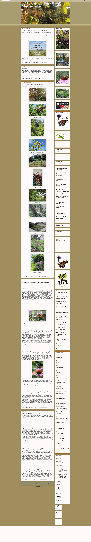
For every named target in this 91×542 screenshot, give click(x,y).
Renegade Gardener (59, 416)
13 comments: (36, 407)
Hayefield (57, 377)
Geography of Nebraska (60, 299)
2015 (58, 461)
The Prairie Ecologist (59, 436)
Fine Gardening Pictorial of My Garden (62, 209)
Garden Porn (58, 370)
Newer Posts (24, 483)
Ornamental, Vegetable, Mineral (61, 343)
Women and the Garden (60, 451)
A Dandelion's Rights (59, 218)
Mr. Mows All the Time (59, 319)
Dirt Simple (58, 362)
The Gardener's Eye (59, 431)
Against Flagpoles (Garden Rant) (61, 193)
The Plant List (58, 435)
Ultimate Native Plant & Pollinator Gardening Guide (61, 169)
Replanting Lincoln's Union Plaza (61, 216)
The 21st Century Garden (60, 189)
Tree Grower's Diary (59, 440)
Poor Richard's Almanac (60, 411)
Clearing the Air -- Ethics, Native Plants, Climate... (62, 477)
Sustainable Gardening (60, 422)
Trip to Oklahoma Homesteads (61, 327)
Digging (57, 360)
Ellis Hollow (58, 365)
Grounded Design (59, 375)
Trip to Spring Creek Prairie (60, 324)
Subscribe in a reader (60, 225)
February (59, 488)
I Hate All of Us (58, 345)
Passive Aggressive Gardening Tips (62, 301)
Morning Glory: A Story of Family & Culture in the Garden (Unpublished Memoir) (62, 200)
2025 (58, 457)
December (60, 462)
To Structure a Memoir (60, 303)
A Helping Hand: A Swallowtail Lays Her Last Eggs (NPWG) (62, 197)
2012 (58, 494)
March (59, 487)
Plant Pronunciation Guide (60, 406)
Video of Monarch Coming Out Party (62, 312)
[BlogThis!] (43, 62)
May (59, 484)
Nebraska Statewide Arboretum (61, 403)
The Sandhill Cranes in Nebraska (61, 292)
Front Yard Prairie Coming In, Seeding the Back (33, 84)
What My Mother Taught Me (60, 213)
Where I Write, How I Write (60, 348)
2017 (58, 458)
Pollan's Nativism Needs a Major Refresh (31, 413)
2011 (58, 496)
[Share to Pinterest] (46, 62)
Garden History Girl (59, 367)
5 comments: (36, 479)
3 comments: (36, 276)
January (59, 490)
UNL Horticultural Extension (60, 441)
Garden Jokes (58, 309)
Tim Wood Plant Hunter (60, 438)
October (59, 465)
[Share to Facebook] (45, 62)
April (59, 485)
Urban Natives (58, 443)
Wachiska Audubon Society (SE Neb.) (62, 448)
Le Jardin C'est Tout (59, 388)
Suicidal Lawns (58, 194)
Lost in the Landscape (60, 393)
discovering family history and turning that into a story (36, 33)
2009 (58, 499)
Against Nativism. (39, 415)
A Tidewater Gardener (59, 355)
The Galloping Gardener (60, 428)
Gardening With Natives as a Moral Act (62, 191)
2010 (58, 497)
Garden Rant (58, 372)
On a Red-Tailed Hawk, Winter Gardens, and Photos (61, 330)
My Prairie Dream (59, 171)
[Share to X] (44, 62)
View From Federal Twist (60, 446)
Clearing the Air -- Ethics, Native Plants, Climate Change (35, 282)
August (59, 468)
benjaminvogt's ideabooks (62, 240)
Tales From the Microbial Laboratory (62, 424)
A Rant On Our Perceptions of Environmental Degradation (61, 332)
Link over (23, 58)
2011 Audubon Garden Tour (60, 298)
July (59, 481)
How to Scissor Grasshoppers (61, 322)
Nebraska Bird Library (59, 401)
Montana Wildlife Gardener (60, 398)
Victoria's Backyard (59, 445)
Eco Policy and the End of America (62, 310)
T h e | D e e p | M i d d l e (31, 4)
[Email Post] (40, 62)
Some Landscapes (59, 420)
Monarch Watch (58, 396)
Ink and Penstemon (59, 380)
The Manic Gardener (59, 433)
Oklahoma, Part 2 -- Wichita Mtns (61, 296)
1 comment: (36, 78)
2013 (58, 493)
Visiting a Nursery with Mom (60, 215)
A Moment (24, 68)
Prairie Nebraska (59, 413)
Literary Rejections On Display (61, 391)
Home (37, 483)
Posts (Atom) (39, 486)
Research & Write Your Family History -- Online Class (35, 30)
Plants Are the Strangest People (61, 408)
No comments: (36, 62)
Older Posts (50, 483)
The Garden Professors (60, 430)
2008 (58, 500)
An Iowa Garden (59, 357)
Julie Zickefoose (59, 386)
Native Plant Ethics (59, 175)
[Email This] (42, 62)
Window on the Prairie (59, 450)
